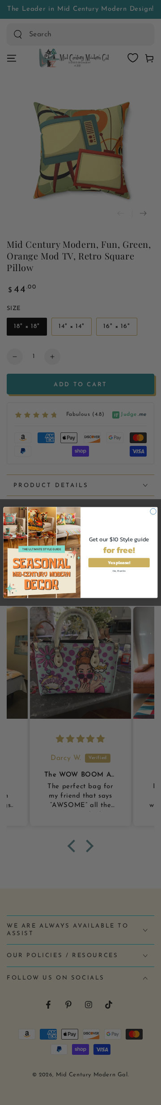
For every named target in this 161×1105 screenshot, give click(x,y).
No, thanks (119, 570)
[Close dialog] (153, 511)
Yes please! (119, 562)
